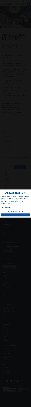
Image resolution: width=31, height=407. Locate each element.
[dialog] (15, 204)
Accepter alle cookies (15, 215)
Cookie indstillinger (6, 207)
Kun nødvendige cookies (15, 211)
